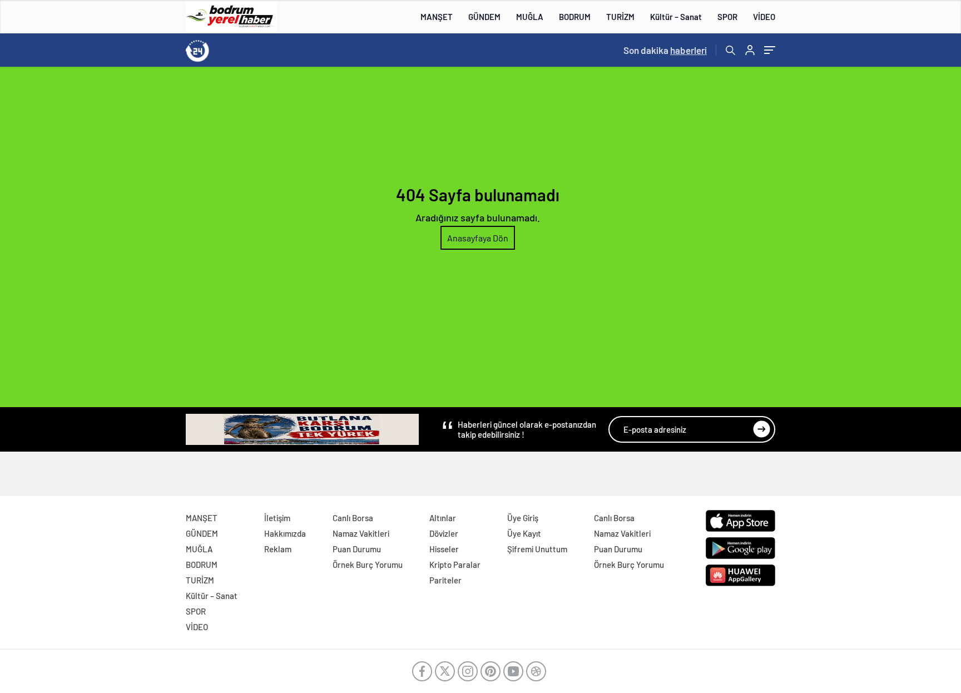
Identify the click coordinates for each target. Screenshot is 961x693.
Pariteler (445, 580)
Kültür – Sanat (676, 17)
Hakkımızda (285, 533)
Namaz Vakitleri (361, 533)
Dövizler (443, 533)
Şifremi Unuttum (537, 549)
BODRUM (575, 17)
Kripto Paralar (455, 565)
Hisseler (444, 549)
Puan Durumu (357, 549)
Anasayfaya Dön (477, 237)
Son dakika (665, 50)
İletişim (277, 518)
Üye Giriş (522, 518)
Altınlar (442, 518)
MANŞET (436, 17)
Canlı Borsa (353, 518)
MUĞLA (529, 17)
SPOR (727, 17)
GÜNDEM (484, 17)
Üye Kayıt (524, 533)
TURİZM (620, 17)
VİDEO (764, 17)
